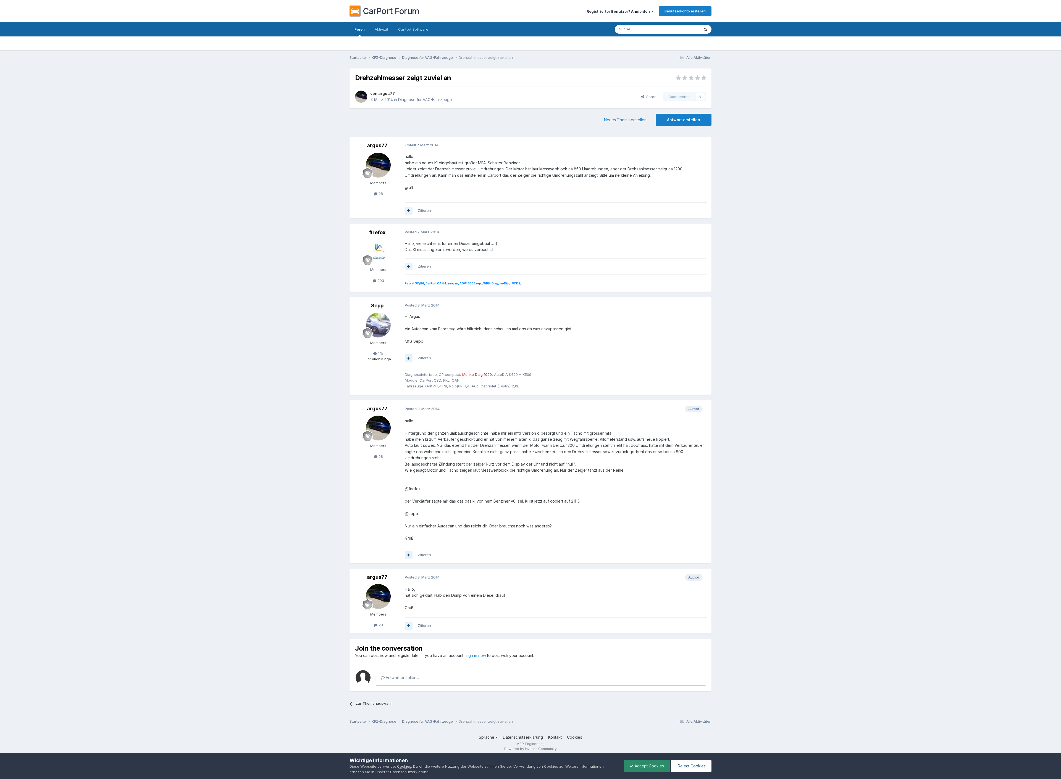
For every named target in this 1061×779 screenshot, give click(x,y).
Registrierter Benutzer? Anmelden (619, 11)
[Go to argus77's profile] (361, 97)
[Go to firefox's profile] (378, 251)
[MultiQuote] (409, 211)
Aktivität (381, 29)
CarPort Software (413, 29)
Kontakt (555, 737)
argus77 (386, 93)
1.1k (380, 353)
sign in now (476, 655)
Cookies (574, 737)
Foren (359, 29)
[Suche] (705, 29)
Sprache (487, 737)
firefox (377, 232)
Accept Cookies (649, 766)
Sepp (377, 305)
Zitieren (424, 210)
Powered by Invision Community (530, 749)
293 (380, 280)
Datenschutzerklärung (523, 737)
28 (380, 193)
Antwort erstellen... (402, 677)
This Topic (683, 29)
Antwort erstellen (683, 119)
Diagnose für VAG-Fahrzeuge (425, 99)
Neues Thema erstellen (625, 119)
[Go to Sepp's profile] (378, 325)
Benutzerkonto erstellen (685, 11)
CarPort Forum (391, 11)
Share (650, 96)
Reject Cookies (691, 766)
